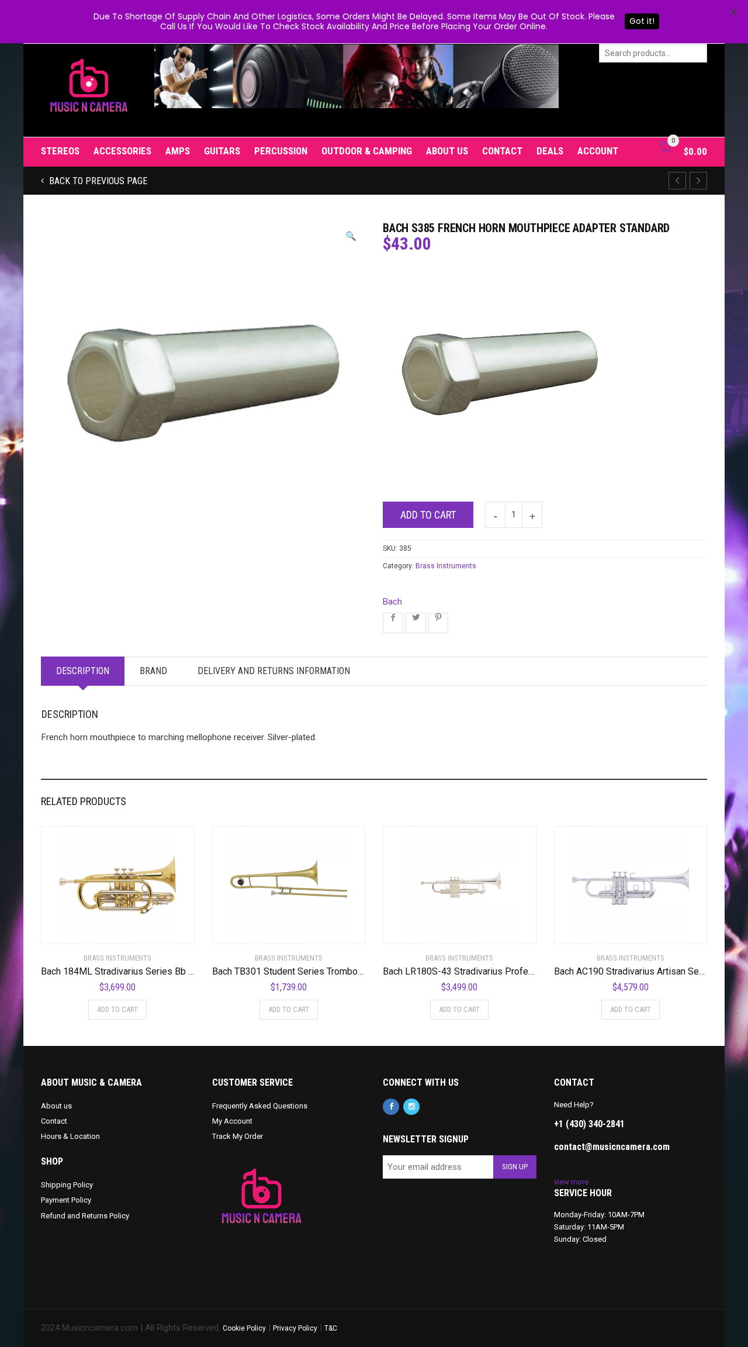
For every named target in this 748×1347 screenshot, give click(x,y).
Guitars (222, 151)
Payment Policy (66, 1200)
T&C (330, 1328)
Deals (549, 151)
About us (447, 151)
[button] (350, 236)
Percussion (280, 151)
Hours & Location (70, 1136)
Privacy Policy (295, 1328)
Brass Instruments (445, 566)
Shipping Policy (67, 1184)
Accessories (122, 151)
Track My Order (237, 1136)
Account (597, 151)
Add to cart (428, 515)
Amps (177, 151)
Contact (502, 151)
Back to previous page (97, 180)
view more (571, 1181)
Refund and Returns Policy (85, 1215)
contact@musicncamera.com (612, 1146)
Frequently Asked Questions (259, 1105)
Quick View (74, 928)
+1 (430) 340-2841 (589, 1124)
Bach (392, 601)
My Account (232, 1121)
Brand (153, 670)
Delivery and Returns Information (274, 670)
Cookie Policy (244, 1328)
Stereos (60, 151)
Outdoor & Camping (366, 151)
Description (82, 670)
